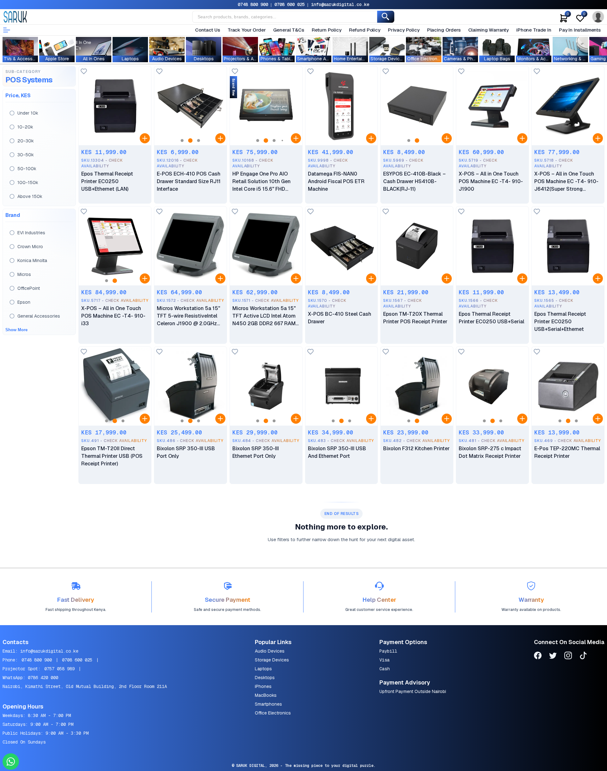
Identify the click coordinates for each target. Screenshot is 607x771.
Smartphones (268, 704)
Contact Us (207, 30)
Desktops (265, 677)
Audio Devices (270, 651)
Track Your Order (247, 30)
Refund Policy (364, 30)
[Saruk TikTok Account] (583, 656)
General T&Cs (288, 30)
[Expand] (145, 138)
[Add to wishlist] (84, 71)
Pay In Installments (580, 30)
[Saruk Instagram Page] (568, 656)
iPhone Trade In (533, 30)
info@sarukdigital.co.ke (340, 4)
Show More (16, 329)
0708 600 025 (289, 4)
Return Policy (326, 30)
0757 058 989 (59, 669)
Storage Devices (272, 660)
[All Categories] (7, 30)
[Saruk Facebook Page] (538, 656)
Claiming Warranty (488, 30)
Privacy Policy (404, 30)
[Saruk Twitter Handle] (553, 656)
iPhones (263, 686)
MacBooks (266, 695)
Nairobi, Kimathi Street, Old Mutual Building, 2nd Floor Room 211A (85, 686)
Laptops (263, 669)
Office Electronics (273, 713)
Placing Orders (444, 30)
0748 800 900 (253, 4)
